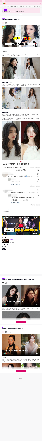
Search (37, 3)
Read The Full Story (21, 321)
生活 (21, 6)
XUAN (3, 0)
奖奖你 (34, 6)
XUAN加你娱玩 (10, 6)
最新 (5, 6)
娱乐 (15, 6)
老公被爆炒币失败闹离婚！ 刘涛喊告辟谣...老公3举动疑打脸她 (16, 209)
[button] (2, 10)
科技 (23, 6)
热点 (7, 0)
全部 (2, 6)
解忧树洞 (30, 6)
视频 (26, 6)
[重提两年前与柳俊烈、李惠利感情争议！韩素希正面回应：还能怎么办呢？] (5, 241)
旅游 (18, 6)
